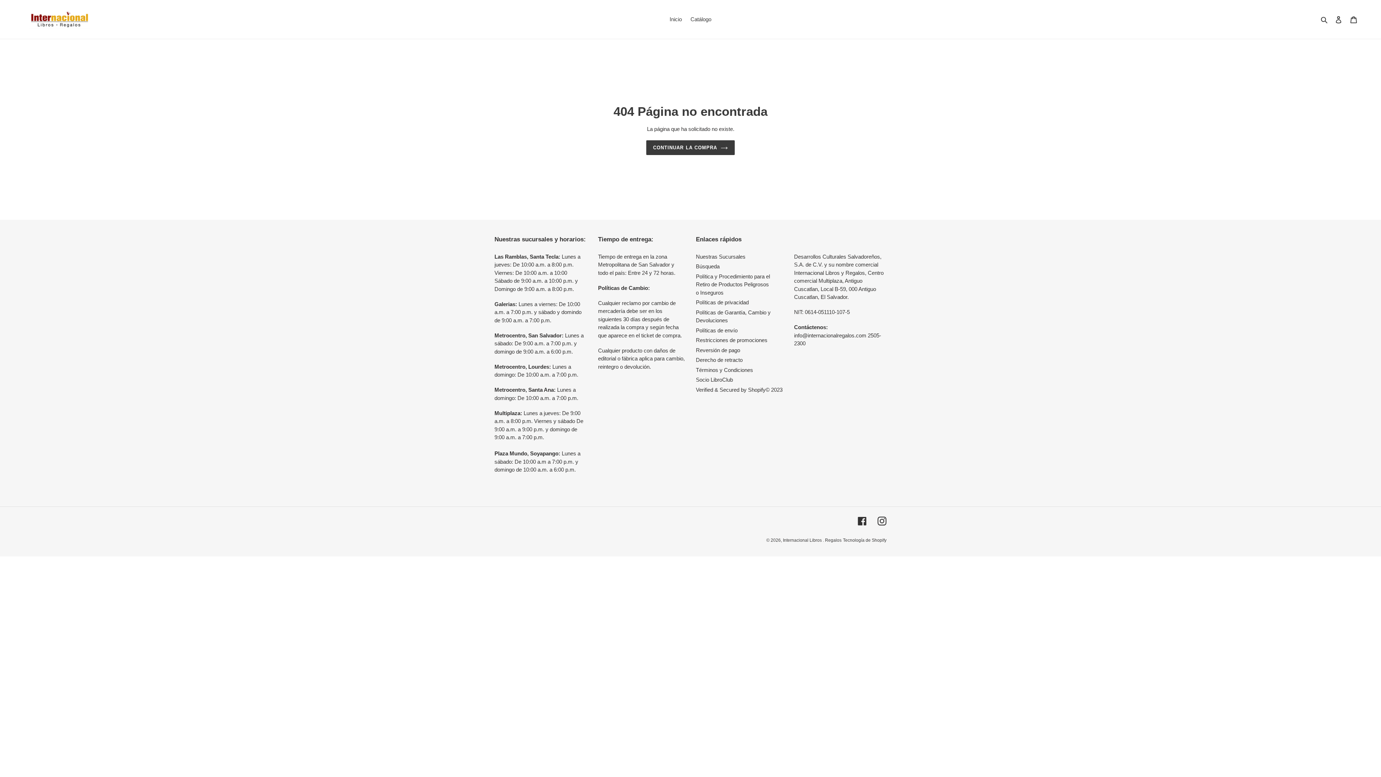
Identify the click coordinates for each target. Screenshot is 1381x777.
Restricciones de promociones (731, 340)
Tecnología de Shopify (865, 540)
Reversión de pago (718, 350)
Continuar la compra (685, 147)
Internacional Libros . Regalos (812, 540)
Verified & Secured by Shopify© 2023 (739, 390)
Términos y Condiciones (724, 370)
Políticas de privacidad (722, 302)
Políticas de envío (717, 330)
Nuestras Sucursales (721, 257)
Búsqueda (708, 266)
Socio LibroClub (714, 380)
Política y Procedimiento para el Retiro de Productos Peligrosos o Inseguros (733, 284)
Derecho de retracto (719, 360)
